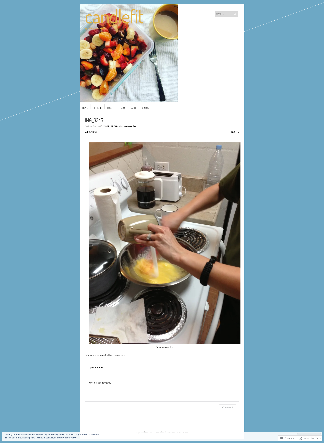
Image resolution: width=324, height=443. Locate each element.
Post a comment (91, 355)
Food (109, 108)
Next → (235, 132)
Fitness (121, 108)
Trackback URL (119, 355)
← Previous (91, 132)
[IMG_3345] (164, 343)
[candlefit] (136, 16)
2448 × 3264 (114, 126)
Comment (227, 407)
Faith (133, 108)
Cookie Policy (69, 437)
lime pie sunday (129, 126)
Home (85, 108)
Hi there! (97, 108)
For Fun (145, 108)
